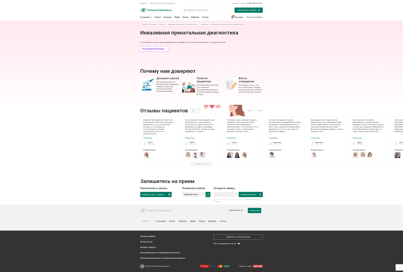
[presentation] (250, 111)
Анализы (167, 17)
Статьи (205, 17)
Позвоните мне (254, 210)
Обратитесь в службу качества (238, 237)
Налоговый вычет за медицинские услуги (160, 252)
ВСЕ (193, 111)
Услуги (157, 17)
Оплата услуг (146, 242)
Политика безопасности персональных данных (162, 258)
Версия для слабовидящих (164, 3)
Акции (185, 17)
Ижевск (143, 3)
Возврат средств (148, 247)
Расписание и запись (247, 10)
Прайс (177, 17)
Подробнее (147, 138)
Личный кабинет (148, 236)
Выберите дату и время (153, 194)
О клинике (145, 17)
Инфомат (195, 17)
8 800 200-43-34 (191, 194)
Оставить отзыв (201, 164)
